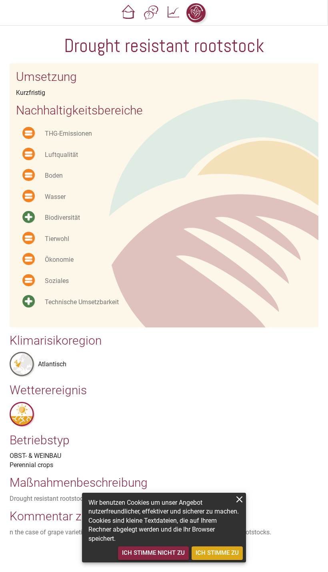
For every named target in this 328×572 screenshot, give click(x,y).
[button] (128, 12)
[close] (239, 499)
